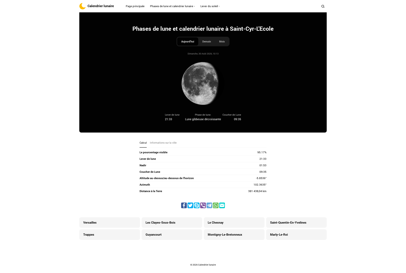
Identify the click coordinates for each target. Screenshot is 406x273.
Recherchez (323, 6)
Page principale (135, 6)
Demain (206, 41)
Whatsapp (216, 205)
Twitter (190, 205)
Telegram (209, 205)
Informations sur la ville (163, 142)
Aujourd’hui (187, 41)
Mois (222, 41)
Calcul (143, 142)
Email (222, 205)
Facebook (184, 205)
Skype (197, 205)
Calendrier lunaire (101, 6)
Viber (203, 205)
